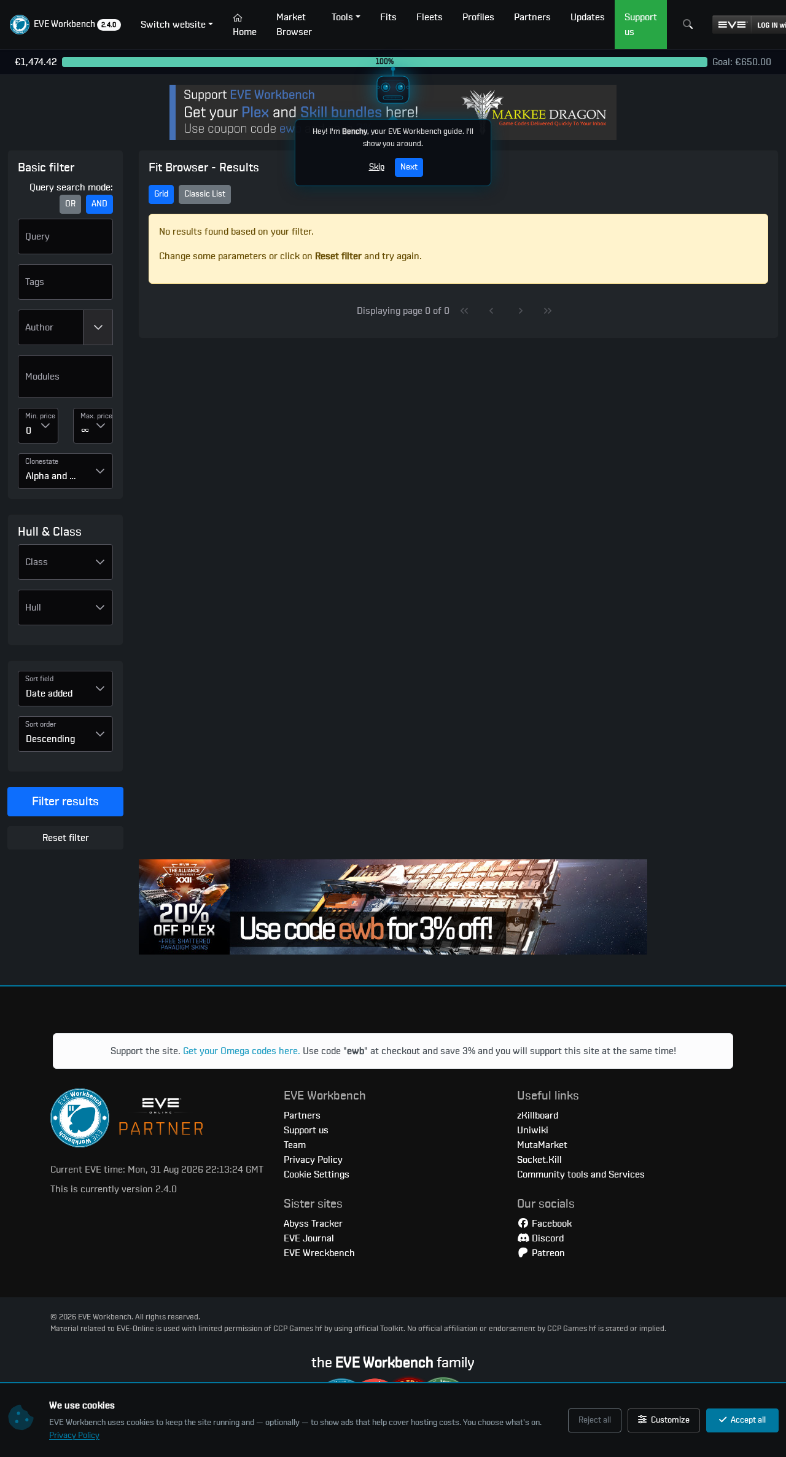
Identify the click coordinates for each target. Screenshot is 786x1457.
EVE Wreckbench (319, 1253)
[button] (65, 24)
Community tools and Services (581, 1174)
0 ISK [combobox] (29, 431)
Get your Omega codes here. (241, 1051)
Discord (546, 1238)
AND (99, 204)
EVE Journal (309, 1238)
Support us (306, 1130)
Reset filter (65, 838)
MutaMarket (542, 1145)
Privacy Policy (74, 1435)
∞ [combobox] (84, 431)
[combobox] (51, 327)
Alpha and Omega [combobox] (57, 476)
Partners (302, 1115)
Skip (376, 167)
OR (70, 204)
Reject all (594, 1420)
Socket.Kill (539, 1160)
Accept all (747, 1420)
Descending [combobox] (50, 739)
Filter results (65, 801)
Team (295, 1145)
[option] (65, 381)
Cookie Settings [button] (316, 1174)
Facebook (550, 1223)
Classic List (204, 194)
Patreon (547, 1253)
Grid (161, 194)
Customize (669, 1420)
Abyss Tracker (313, 1223)
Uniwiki (532, 1130)
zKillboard (537, 1115)
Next (409, 167)
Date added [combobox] (49, 693)
